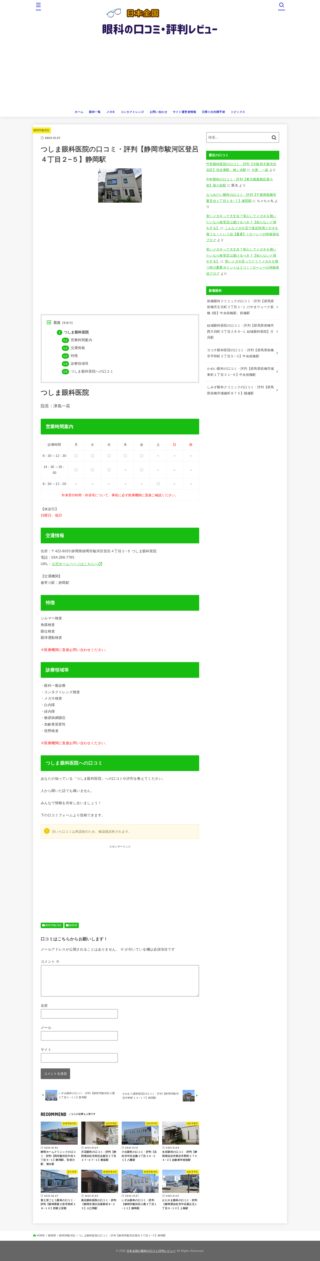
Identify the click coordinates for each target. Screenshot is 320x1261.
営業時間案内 (77, 340)
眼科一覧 (95, 112)
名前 (44, 1005)
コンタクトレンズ (132, 112)
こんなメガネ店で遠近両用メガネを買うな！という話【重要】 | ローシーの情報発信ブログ (242, 234)
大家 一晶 (259, 170)
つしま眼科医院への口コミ (88, 371)
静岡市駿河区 (42, 130)
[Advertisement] (160, 74)
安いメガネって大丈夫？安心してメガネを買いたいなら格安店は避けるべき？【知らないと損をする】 (241, 222)
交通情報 (74, 348)
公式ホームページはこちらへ (75, 564)
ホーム (79, 112)
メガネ (110, 112)
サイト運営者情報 (184, 112)
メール (46, 1027)
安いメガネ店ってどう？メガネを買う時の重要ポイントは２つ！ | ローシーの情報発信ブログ (242, 267)
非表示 (67, 322)
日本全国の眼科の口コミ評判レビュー (151, 1251)
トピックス (238, 112)
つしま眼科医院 (74, 332)
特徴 (70, 356)
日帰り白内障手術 (213, 112)
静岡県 (73, 925)
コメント (50, 961)
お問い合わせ (158, 112)
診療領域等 (75, 363)
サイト (46, 1049)
